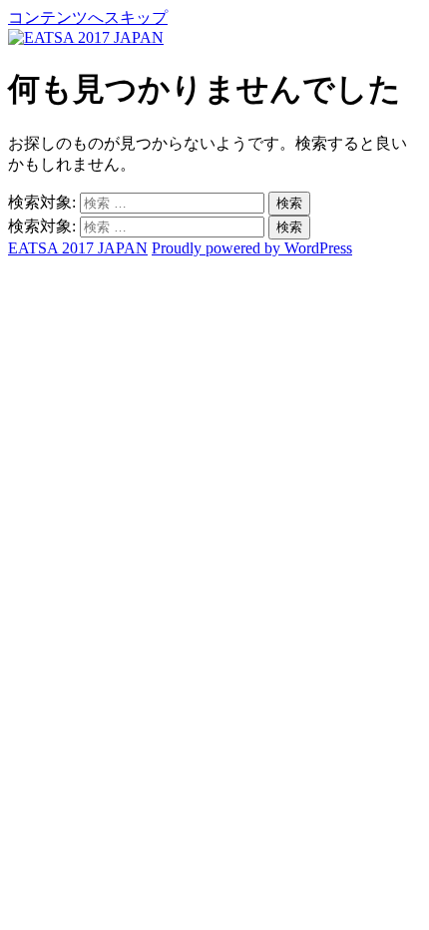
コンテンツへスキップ (88, 17)
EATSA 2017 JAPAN (78, 247)
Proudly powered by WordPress (252, 247)
